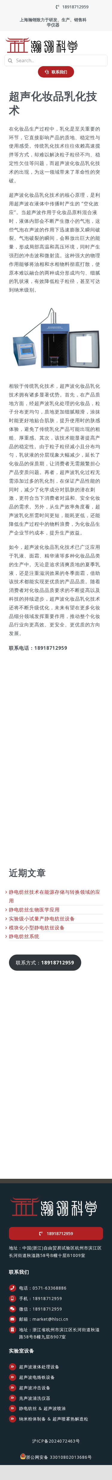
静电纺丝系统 (24, 936)
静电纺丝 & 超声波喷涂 (42, 1408)
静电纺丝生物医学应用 (34, 909)
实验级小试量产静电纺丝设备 (42, 918)
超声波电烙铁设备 (37, 1377)
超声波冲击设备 (34, 1387)
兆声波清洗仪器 (34, 1398)
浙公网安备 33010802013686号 (59, 1457)
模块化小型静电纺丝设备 (37, 927)
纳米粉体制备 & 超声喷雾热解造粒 (53, 1419)
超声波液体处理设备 (39, 1367)
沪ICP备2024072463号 (56, 1441)
